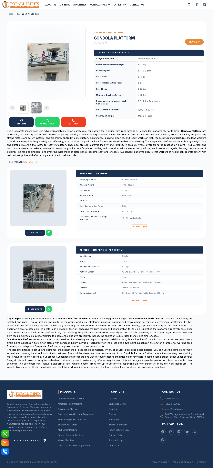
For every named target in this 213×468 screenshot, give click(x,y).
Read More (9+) (139, 300)
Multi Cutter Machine (67, 430)
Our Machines (98, 4)
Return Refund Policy (119, 430)
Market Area (115, 419)
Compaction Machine (68, 409)
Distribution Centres (73, 4)
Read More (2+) (139, 227)
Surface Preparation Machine (72, 419)
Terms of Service (182, 462)
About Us (51, 4)
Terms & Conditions (118, 424)
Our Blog (113, 398)
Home (10, 14)
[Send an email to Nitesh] (204, 4)
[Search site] (189, 4)
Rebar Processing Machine (71, 398)
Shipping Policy (116, 435)
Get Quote (36, 233)
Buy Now (194, 41)
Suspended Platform (68, 424)
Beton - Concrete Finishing (70, 435)
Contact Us (137, 4)
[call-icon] (5, 451)
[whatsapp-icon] (5, 434)
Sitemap (112, 414)
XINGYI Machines (66, 440)
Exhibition (120, 4)
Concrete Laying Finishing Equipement (76, 414)
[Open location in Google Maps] (197, 4)
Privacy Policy (115, 440)
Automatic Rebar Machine (70, 404)
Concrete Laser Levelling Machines (75, 445)
